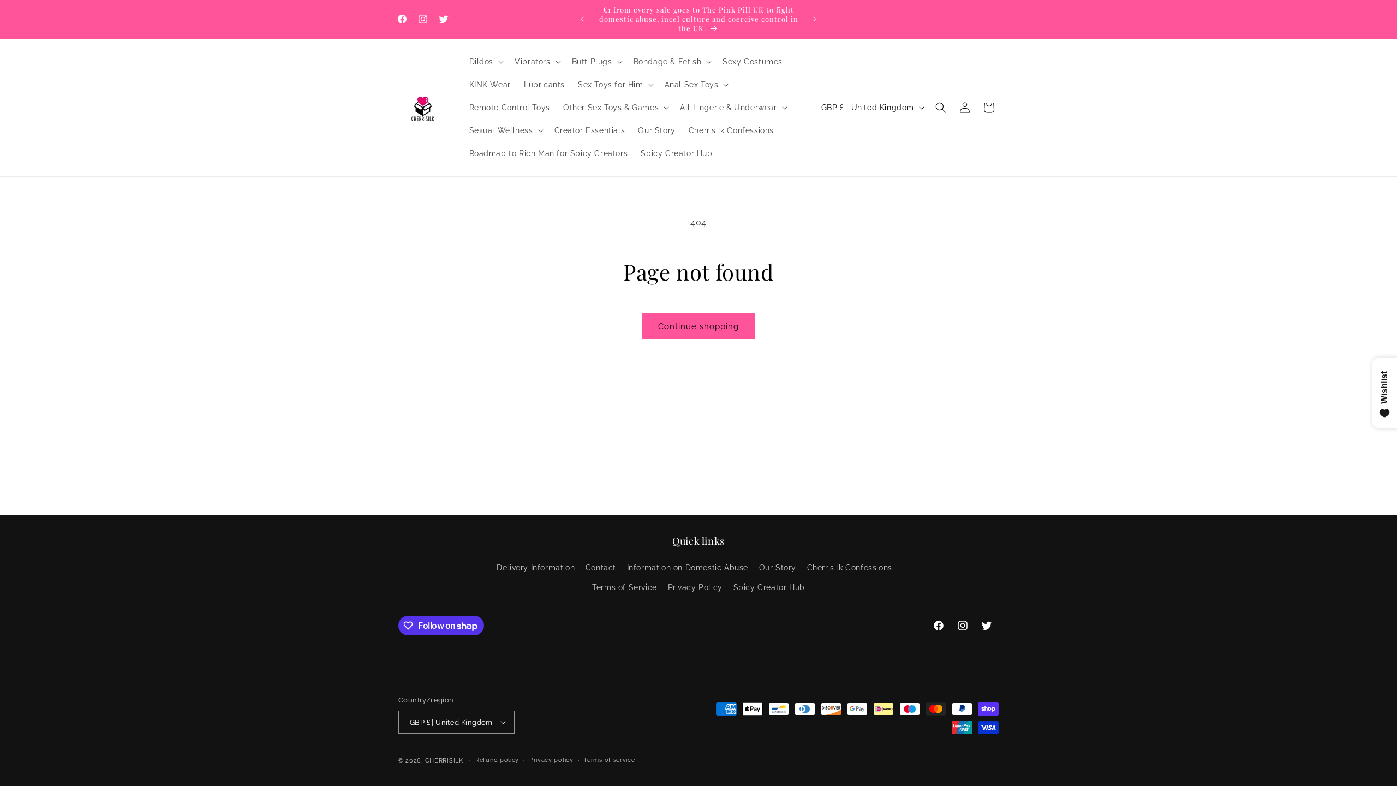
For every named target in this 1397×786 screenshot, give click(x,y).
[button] (486, 61)
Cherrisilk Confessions (849, 567)
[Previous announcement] (582, 19)
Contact (601, 567)
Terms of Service (624, 587)
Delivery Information (536, 567)
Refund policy (497, 760)
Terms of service (609, 760)
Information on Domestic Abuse (687, 567)
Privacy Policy (695, 587)
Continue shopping (698, 326)
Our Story (777, 567)
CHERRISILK (444, 760)
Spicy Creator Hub (769, 587)
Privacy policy (551, 760)
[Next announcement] (815, 19)
